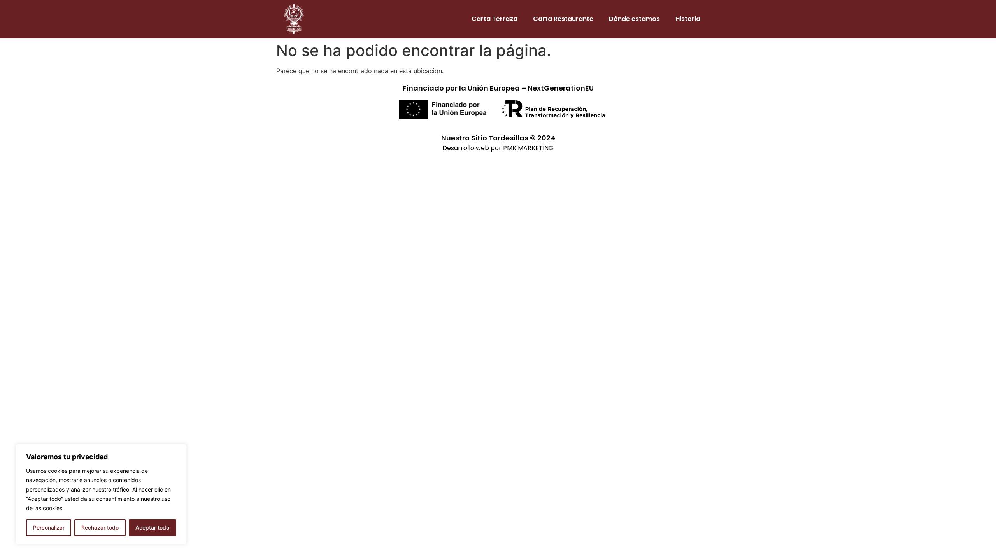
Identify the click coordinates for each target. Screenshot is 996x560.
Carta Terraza (494, 18)
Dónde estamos (634, 18)
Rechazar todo (100, 527)
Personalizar (49, 527)
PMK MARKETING (528, 148)
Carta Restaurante (563, 18)
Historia (687, 18)
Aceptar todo (152, 527)
